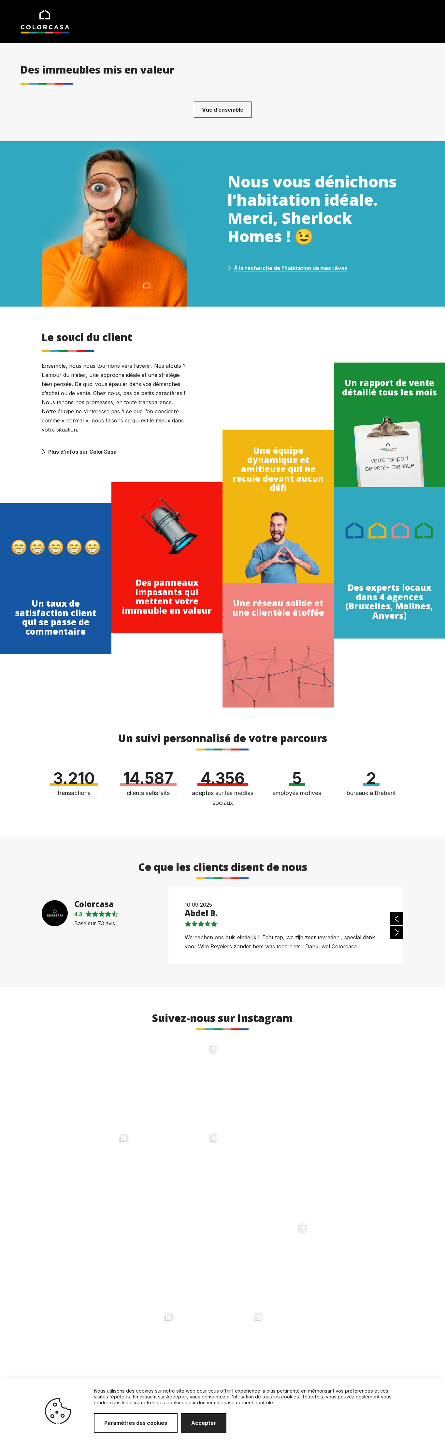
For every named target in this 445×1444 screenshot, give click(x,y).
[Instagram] (123, 1120)
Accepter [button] (203, 1423)
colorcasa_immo (87, 1047)
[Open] (88, 1084)
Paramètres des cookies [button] (135, 1423)
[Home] (45, 21)
